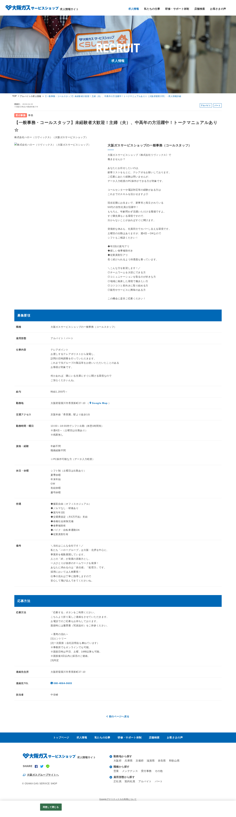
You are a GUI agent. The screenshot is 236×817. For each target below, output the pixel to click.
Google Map (99, 403)
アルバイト (145, 781)
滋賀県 (151, 760)
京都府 (140, 760)
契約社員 (130, 781)
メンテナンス (130, 770)
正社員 (117, 781)
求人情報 (133, 8)
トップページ (61, 737)
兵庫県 (129, 760)
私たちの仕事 (152, 8)
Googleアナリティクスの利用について (118, 799)
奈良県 (162, 760)
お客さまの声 (218, 8)
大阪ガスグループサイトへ (43, 774)
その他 (159, 770)
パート (159, 781)
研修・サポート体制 (177, 8)
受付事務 (146, 770)
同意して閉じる (51, 807)
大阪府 (117, 760)
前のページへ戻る (119, 716)
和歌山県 (174, 760)
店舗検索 (199, 8)
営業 (116, 770)
